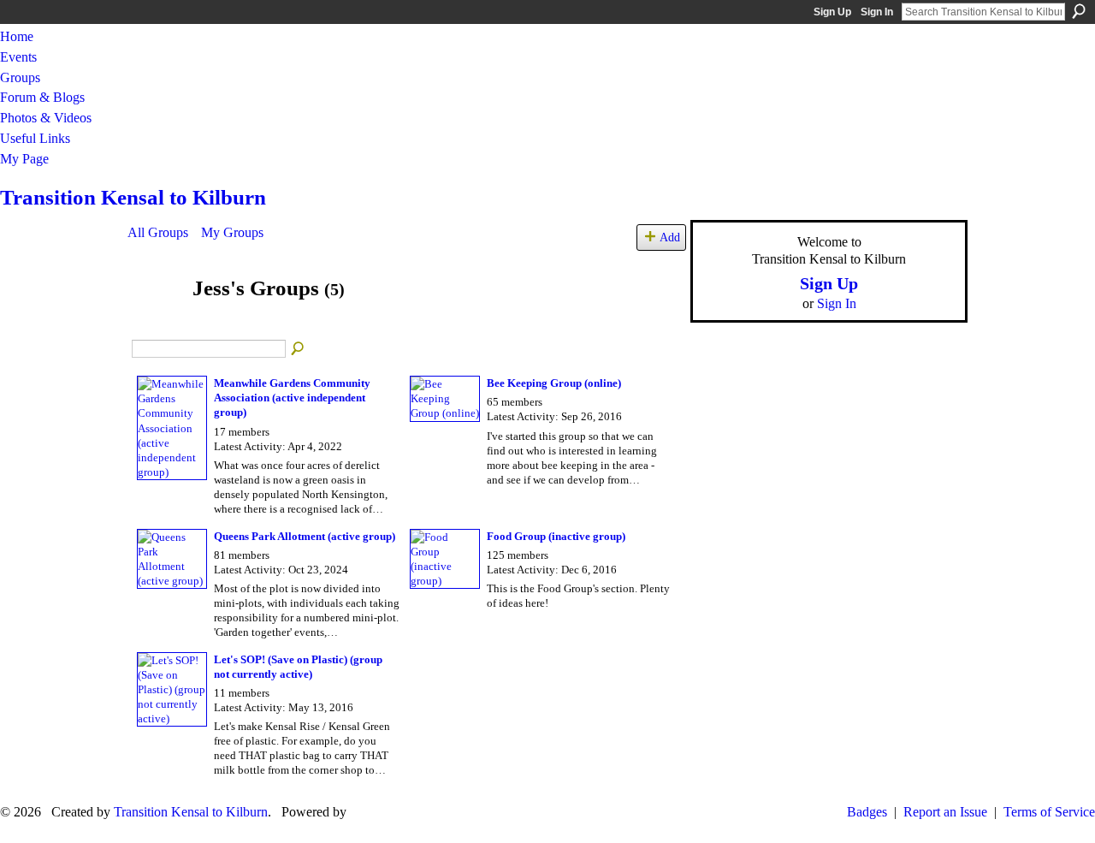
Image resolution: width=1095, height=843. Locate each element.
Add (670, 237)
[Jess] (154, 321)
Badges (867, 811)
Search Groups (298, 349)
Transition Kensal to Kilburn (133, 197)
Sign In (877, 12)
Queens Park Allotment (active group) (304, 536)
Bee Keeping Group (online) (554, 383)
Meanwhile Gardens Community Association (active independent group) (292, 398)
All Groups (157, 232)
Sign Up (832, 12)
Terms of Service (1049, 811)
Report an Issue (945, 811)
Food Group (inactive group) (556, 536)
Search (1079, 11)
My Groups (232, 232)
